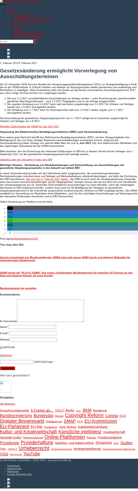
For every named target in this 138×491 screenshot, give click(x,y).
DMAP (70, 421)
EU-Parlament (14, 426)
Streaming (103, 443)
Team (17, 29)
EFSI (80, 421)
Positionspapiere (110, 437)
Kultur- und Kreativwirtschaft (28, 431)
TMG (3, 448)
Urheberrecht (34, 448)
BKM (87, 410)
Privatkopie (9, 443)
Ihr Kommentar (8, 321)
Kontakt (18, 27)
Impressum (13, 465)
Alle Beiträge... (8, 403)
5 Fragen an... (42, 410)
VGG (35, 238)
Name (4, 326)
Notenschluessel (33, 437)
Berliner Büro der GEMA (28, 32)
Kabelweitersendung (92, 427)
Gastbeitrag (50, 427)
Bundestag (44, 415)
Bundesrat (100, 410)
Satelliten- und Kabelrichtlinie (74, 443)
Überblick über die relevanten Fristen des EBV (26, 159)
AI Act (78, 411)
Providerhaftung (37, 442)
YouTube (31, 453)
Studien (126, 443)
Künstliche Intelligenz (80, 431)
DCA (122, 416)
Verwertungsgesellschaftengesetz (119, 449)
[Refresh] (6, 355)
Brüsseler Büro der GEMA (29, 35)
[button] (10, 208)
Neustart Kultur (11, 437)
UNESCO (12, 449)
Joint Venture (68, 427)
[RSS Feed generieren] (72, 54)
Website (4, 339)
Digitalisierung (54, 421)
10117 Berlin (64, 410)
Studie (116, 443)
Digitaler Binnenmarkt (22, 421)
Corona (111, 415)
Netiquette (13, 471)
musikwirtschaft (114, 432)
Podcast (91, 437)
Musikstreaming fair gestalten (18, 288)
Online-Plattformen (64, 437)
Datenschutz (14, 468)
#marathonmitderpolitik (27, 21)
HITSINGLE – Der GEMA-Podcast (33, 18)
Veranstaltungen (23, 15)
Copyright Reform (84, 415)
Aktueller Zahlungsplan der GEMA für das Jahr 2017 (29, 126)
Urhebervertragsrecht (61, 449)
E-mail (4, 333)
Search (4, 44)
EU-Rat (36, 427)
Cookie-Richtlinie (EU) (19, 474)
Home (10, 9)
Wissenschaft (16, 454)
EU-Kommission (100, 421)
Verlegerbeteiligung (22, 238)
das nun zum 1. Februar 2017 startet (47, 179)
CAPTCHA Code (43, 361)
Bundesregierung (16, 415)
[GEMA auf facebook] (72, 50)
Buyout (59, 416)
